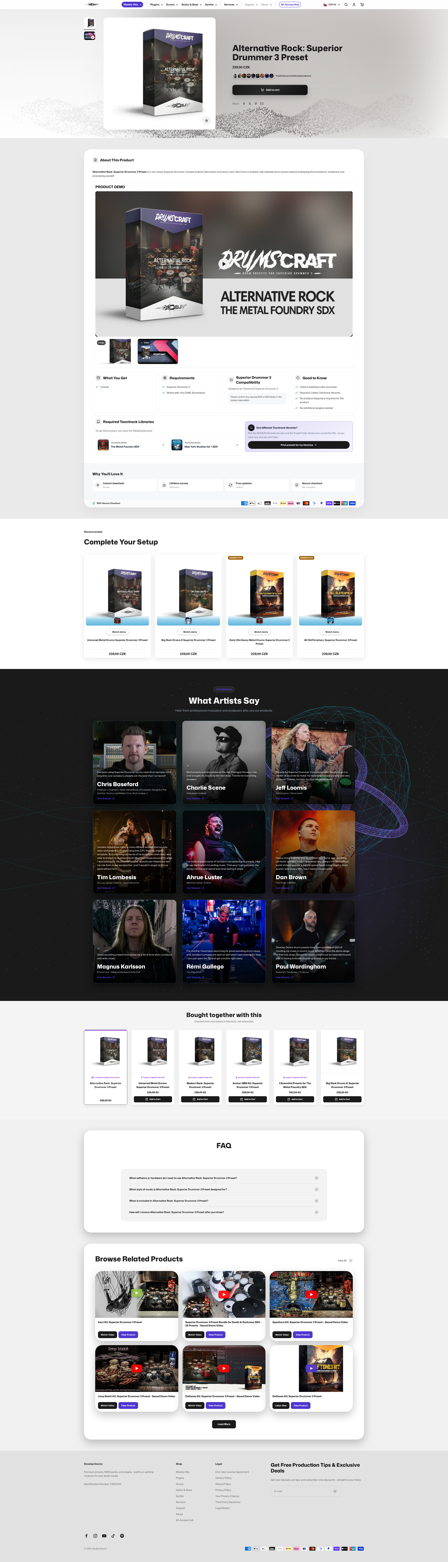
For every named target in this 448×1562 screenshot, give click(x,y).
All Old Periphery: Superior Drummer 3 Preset (330, 640)
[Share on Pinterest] (256, 104)
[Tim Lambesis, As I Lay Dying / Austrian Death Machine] (244, 75)
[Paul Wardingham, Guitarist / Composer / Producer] (271, 75)
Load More (224, 1424)
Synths (209, 4)
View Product (128, 1334)
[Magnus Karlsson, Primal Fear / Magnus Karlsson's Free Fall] (257, 75)
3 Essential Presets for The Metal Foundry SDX (295, 1085)
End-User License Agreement (232, 1472)
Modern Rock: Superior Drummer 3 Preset (200, 1085)
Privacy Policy (223, 1490)
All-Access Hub (290, 4)
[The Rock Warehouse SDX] (188, 620)
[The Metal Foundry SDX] (117, 620)
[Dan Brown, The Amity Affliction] (262, 75)
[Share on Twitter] (250, 104)
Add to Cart (154, 1099)
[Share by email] (262, 104)
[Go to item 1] (89, 24)
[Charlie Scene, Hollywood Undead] (235, 75)
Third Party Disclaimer (228, 1502)
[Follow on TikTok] (113, 1535)
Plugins (154, 4)
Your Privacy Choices (227, 1496)
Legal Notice (222, 1508)
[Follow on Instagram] (95, 1535)
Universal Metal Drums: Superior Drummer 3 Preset (117, 640)
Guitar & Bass (189, 4)
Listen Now (281, 1405)
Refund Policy (223, 1484)
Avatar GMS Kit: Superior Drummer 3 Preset (248, 1085)
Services (229, 4)
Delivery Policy (223, 1477)
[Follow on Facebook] (86, 1535)
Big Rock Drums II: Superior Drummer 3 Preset (188, 640)
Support (249, 4)
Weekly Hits (131, 4)
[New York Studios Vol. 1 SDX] (330, 620)
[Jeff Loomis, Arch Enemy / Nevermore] (239, 75)
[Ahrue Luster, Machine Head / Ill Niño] (253, 75)
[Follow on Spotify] (122, 1535)
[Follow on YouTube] (104, 1535)
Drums (170, 4)
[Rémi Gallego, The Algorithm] (267, 75)
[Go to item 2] (89, 36)
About (264, 4)
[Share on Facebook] (244, 104)
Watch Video (107, 1334)
